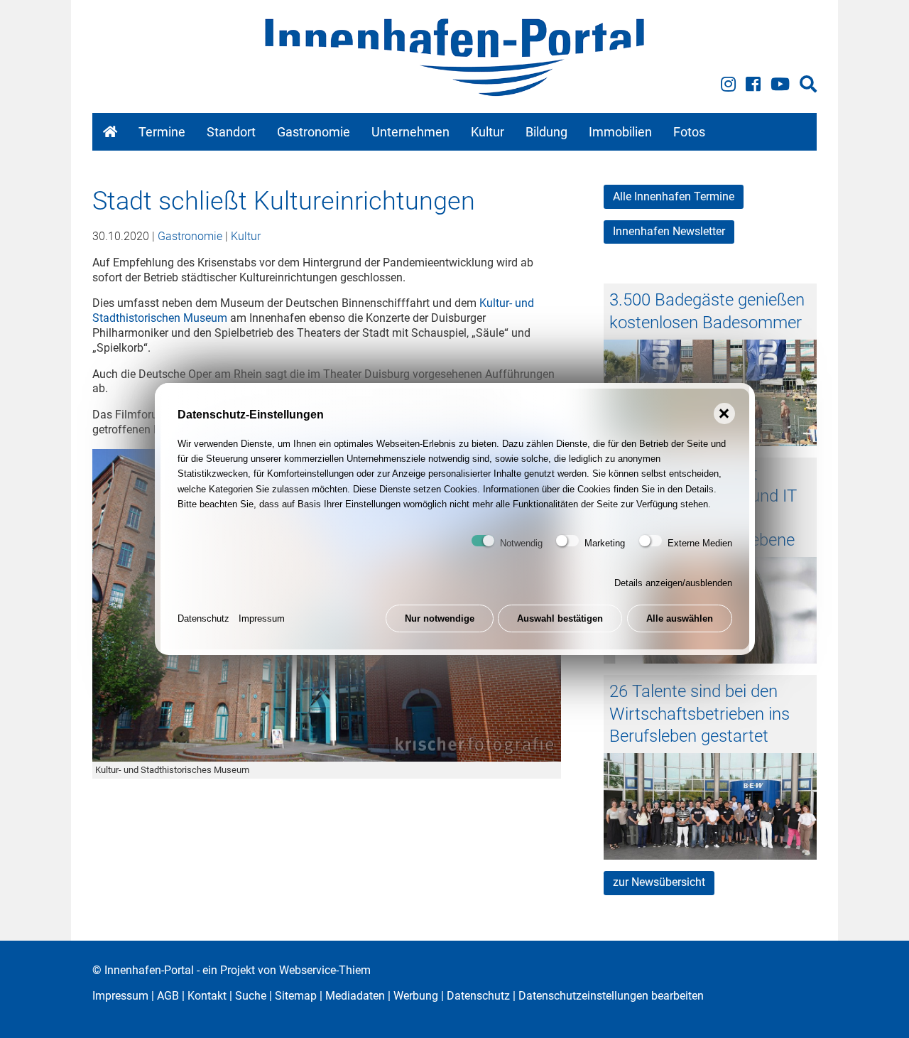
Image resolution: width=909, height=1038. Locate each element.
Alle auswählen (679, 618)
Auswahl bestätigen (560, 618)
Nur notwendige (439, 618)
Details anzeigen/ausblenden (673, 583)
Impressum (262, 618)
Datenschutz (203, 618)
